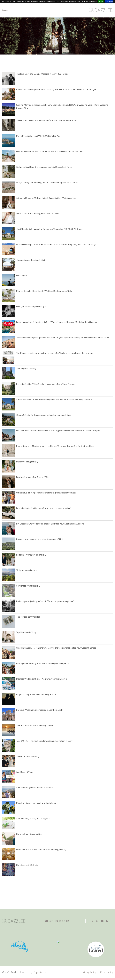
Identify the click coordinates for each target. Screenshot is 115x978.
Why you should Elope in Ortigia (31, 306)
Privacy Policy (89, 972)
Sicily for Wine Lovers (26, 570)
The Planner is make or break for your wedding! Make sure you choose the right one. (55, 353)
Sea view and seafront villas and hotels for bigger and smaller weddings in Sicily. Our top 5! (58, 430)
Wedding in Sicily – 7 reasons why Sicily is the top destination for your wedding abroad (56, 648)
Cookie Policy (106, 972)
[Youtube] (102, 921)
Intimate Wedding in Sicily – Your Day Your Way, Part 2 (41, 679)
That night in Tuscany (26, 368)
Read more (109, 1)
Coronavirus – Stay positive (29, 834)
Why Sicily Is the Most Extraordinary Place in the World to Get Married (49, 151)
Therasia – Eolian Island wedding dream (34, 725)
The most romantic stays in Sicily (31, 260)
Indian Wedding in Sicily (27, 461)
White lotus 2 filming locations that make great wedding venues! (46, 492)
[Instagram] (92, 921)
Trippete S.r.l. (40, 972)
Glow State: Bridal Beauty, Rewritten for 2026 (37, 213)
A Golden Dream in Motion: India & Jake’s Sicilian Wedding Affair (46, 198)
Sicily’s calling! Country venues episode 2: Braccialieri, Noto (44, 167)
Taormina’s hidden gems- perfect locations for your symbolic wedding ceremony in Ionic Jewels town (62, 337)
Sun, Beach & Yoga (24, 772)
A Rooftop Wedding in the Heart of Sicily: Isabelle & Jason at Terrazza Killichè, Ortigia (56, 89)
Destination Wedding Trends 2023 (32, 477)
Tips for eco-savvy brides (28, 616)
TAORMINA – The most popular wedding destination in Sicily (44, 741)
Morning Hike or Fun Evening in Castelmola (36, 803)
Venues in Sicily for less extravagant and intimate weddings (43, 415)
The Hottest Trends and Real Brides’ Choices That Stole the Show (46, 120)
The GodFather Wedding (27, 756)
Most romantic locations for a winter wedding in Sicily (41, 849)
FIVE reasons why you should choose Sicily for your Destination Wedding (50, 523)
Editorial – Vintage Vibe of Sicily (31, 554)
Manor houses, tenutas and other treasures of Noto (40, 539)
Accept (100, 1)
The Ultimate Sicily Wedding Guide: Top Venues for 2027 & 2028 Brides (49, 229)
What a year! (22, 275)
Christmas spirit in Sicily (27, 865)
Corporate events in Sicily (28, 585)
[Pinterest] (97, 921)
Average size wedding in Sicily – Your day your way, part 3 (42, 663)
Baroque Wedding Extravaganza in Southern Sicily (39, 710)
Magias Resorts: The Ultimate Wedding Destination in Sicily (44, 291)
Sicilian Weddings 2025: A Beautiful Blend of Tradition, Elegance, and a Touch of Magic (56, 244)
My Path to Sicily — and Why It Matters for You (38, 136)
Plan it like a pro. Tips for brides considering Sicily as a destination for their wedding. (55, 446)
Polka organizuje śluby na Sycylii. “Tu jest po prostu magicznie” (45, 601)
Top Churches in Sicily (26, 632)
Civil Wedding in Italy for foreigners (33, 818)
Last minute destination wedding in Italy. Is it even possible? (43, 508)
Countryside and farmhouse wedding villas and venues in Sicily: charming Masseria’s (55, 399)
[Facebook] (107, 921)
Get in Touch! (58, 921)
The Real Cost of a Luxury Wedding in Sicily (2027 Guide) (42, 74)
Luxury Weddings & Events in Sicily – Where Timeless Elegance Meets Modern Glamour (56, 322)
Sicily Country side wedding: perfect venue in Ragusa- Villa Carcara (47, 182)
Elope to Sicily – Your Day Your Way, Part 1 (36, 694)
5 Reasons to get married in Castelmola (34, 787)
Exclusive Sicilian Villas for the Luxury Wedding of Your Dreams (45, 384)
